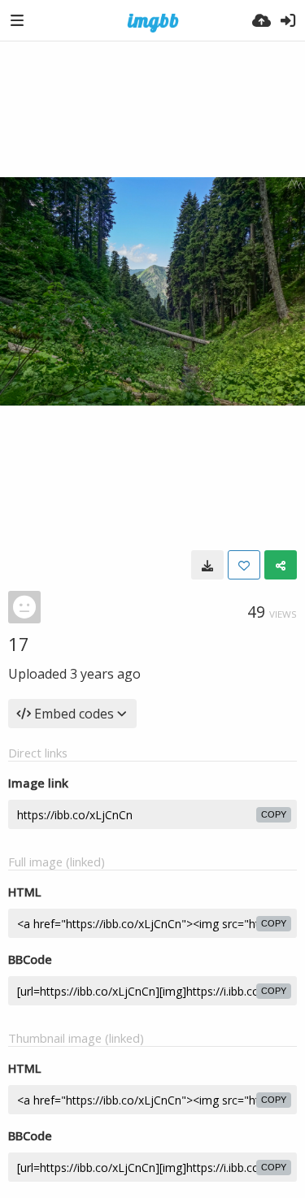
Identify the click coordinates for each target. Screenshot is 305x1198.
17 (18, 644)
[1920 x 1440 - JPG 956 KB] (207, 564)
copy (273, 814)
